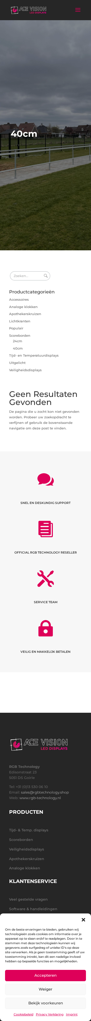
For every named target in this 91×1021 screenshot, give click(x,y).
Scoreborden (19, 335)
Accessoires (19, 299)
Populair (16, 328)
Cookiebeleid (23, 1014)
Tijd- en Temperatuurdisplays (34, 355)
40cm (18, 348)
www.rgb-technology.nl (40, 798)
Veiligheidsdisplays (25, 370)
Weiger (45, 989)
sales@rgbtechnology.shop (45, 792)
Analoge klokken (23, 307)
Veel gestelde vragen (28, 899)
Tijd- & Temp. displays (28, 830)
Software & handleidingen (33, 909)
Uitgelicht (17, 363)
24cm (17, 341)
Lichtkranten (19, 321)
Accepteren (45, 975)
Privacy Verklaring (49, 1014)
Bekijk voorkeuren (45, 1003)
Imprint (72, 1014)
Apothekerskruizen (25, 314)
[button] (83, 919)
